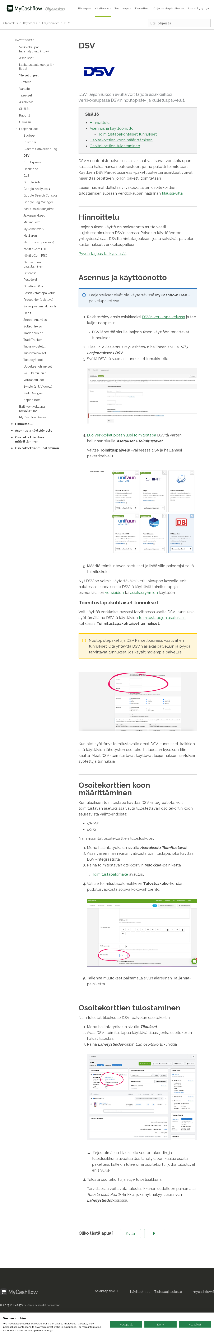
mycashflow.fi (203, 1292)
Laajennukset (50, 23)
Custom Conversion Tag (40, 149)
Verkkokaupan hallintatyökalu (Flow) (34, 49)
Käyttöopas (30, 23)
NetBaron (30, 235)
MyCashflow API (34, 229)
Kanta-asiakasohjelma (38, 209)
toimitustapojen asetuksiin (162, 617)
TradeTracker (32, 339)
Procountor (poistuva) (38, 299)
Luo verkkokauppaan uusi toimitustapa (121, 435)
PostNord (30, 279)
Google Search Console (40, 195)
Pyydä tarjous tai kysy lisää (102, 253)
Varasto (24, 88)
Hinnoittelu (24, 424)
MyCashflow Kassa (32, 417)
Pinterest (29, 273)
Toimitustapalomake (110, 874)
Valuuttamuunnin (34, 373)
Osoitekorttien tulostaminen (37, 448)
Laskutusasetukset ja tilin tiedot (36, 66)
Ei (154, 1233)
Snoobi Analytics (35, 319)
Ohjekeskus (10, 23)
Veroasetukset (33, 380)
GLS (26, 175)
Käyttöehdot (140, 1292)
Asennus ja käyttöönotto (33, 430)
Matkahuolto (32, 222)
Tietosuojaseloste (168, 1292)
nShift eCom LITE (35, 249)
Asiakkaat (26, 102)
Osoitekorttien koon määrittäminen (30, 439)
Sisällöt (24, 108)
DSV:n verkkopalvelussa (163, 317)
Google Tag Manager (38, 202)
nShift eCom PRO (35, 255)
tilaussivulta (172, 193)
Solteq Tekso (32, 326)
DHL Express (32, 162)
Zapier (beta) (32, 400)
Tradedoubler (33, 333)
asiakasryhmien (144, 592)
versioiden (114, 592)
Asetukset (26, 58)
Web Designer (33, 393)
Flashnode (30, 169)
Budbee (29, 135)
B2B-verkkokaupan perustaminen (32, 408)
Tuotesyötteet (33, 359)
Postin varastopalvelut (39, 293)
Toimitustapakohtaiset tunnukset (127, 134)
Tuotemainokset (34, 353)
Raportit (24, 115)
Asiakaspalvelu (106, 1291)
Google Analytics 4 (36, 188)
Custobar (29, 142)
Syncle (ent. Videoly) (37, 386)
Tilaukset (25, 95)
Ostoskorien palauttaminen (33, 264)
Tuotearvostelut (34, 346)
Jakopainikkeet (34, 215)
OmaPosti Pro (33, 286)
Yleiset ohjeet (28, 75)
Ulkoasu (25, 122)
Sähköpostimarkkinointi (39, 306)
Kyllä (130, 1233)
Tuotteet (25, 82)
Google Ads (32, 182)
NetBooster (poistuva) (38, 242)
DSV (67, 23)
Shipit (27, 313)
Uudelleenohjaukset (37, 366)
